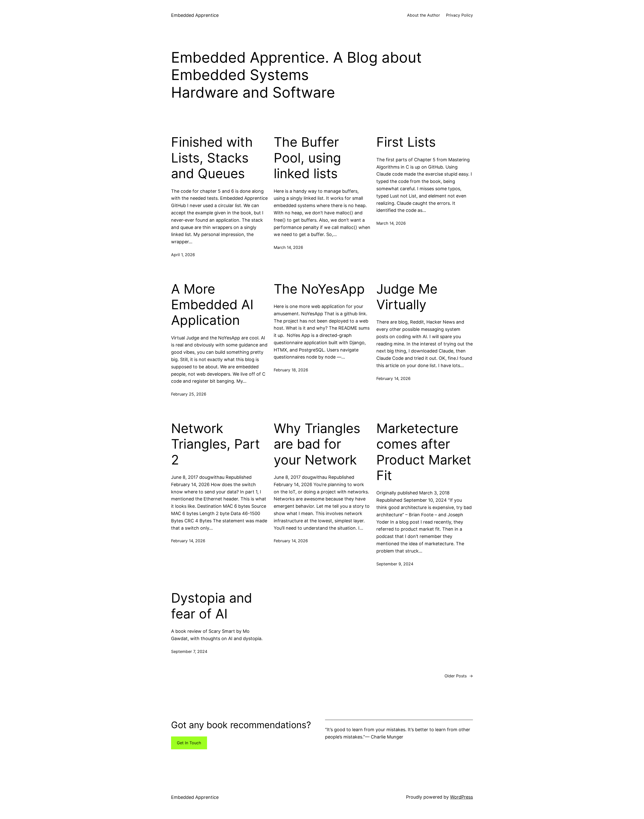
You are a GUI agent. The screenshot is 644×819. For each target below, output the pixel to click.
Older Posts (459, 675)
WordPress (461, 797)
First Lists (406, 142)
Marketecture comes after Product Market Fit (423, 452)
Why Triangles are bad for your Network (317, 444)
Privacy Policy (459, 15)
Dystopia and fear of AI (211, 605)
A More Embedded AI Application (212, 304)
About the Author (423, 15)
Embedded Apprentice (195, 15)
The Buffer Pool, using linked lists (307, 157)
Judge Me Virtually (406, 297)
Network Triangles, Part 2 (215, 444)
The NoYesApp (319, 289)
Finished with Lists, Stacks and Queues (212, 157)
